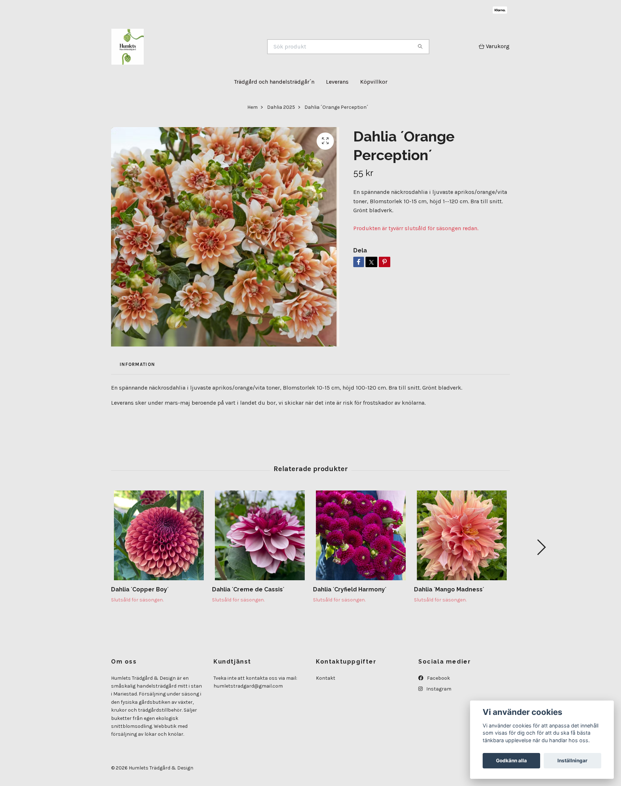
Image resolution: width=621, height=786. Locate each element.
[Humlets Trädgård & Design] (210, 46)
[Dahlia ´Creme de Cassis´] (260, 535)
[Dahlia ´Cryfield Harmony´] (361, 535)
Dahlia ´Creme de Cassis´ (248, 589)
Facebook (438, 678)
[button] (541, 547)
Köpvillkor (373, 81)
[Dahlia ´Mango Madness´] (462, 535)
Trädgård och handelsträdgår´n (274, 81)
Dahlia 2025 (281, 107)
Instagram (438, 689)
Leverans (337, 81)
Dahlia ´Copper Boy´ (140, 589)
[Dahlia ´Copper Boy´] (159, 535)
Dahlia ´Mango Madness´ (449, 589)
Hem (252, 107)
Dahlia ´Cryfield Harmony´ (349, 589)
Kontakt (325, 678)
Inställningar (572, 760)
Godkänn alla (511, 760)
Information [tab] (137, 364)
